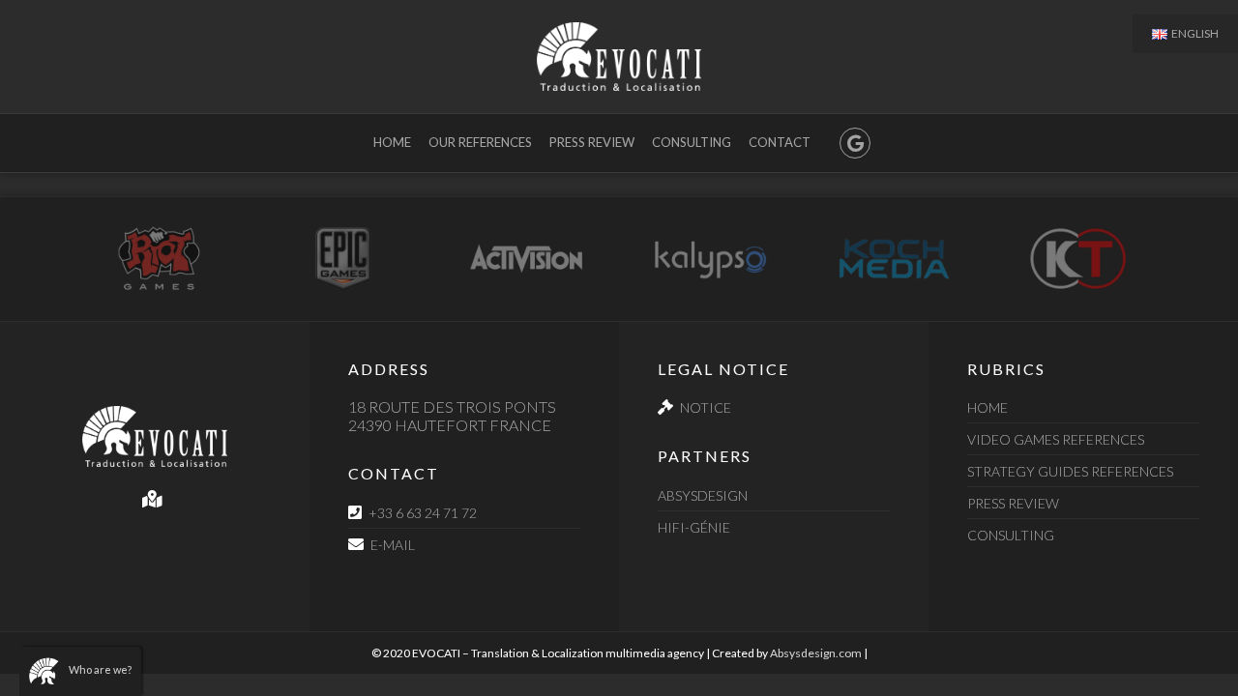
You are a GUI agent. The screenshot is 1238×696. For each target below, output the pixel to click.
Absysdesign (703, 495)
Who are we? (100, 669)
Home (392, 142)
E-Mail (392, 544)
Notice (705, 407)
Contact (780, 142)
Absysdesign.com (816, 653)
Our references (480, 142)
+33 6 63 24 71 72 (422, 513)
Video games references (1055, 439)
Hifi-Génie (694, 527)
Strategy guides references (1070, 471)
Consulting (691, 142)
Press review (591, 142)
